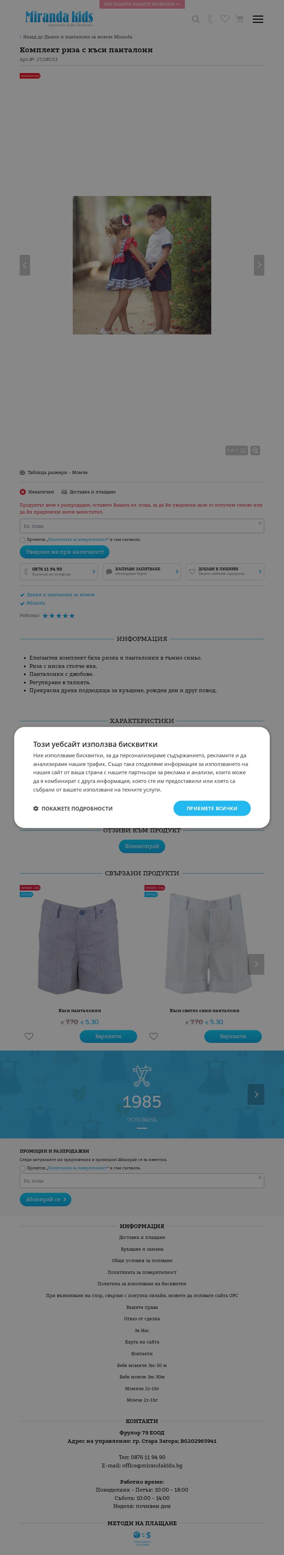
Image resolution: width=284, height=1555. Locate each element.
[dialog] (142, 777)
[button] (73, 808)
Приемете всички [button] (212, 808)
